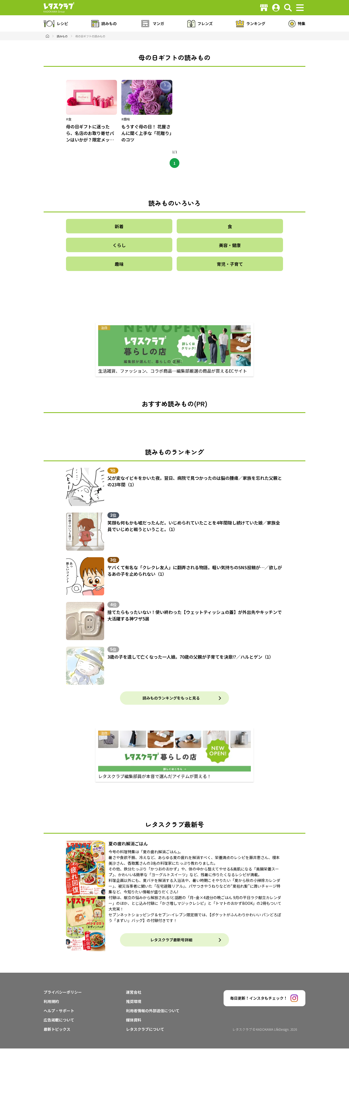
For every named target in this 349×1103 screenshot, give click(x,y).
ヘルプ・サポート (59, 1010)
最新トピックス (57, 1029)
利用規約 (51, 1001)
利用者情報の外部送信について (152, 1010)
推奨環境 (133, 1001)
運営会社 (133, 992)
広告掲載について (59, 1020)
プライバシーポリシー (63, 992)
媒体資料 (133, 1020)
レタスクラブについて (145, 1029)
